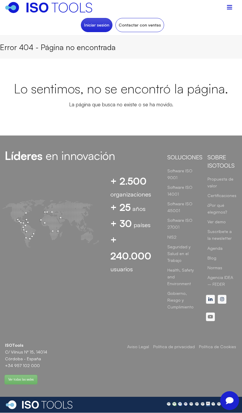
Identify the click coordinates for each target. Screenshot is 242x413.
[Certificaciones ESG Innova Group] (202, 405)
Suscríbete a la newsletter (219, 235)
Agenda (215, 248)
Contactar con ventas (140, 24)
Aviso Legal (138, 346)
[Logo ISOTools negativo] (39, 405)
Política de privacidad (174, 346)
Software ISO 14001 (179, 190)
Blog (211, 257)
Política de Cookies (217, 346)
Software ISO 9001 (179, 174)
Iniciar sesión (96, 24)
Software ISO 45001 (179, 207)
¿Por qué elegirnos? (217, 208)
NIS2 (171, 236)
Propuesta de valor (220, 182)
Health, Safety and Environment (180, 276)
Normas (214, 267)
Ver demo (216, 221)
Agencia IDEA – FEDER (220, 281)
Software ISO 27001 (179, 223)
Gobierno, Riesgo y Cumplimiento (180, 300)
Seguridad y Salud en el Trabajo (179, 253)
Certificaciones (221, 195)
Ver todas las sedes (21, 379)
